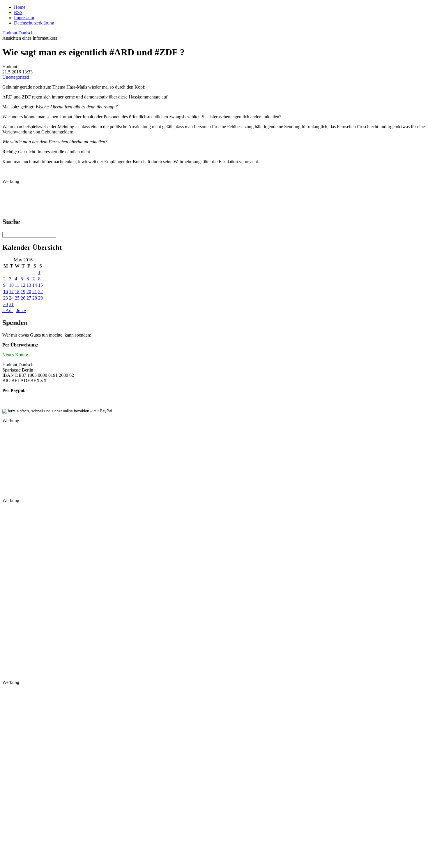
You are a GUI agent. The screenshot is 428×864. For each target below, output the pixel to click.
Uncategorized (15, 77)
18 (17, 291)
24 (11, 297)
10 (11, 285)
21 (34, 291)
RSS (18, 12)
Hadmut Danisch (17, 32)
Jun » (21, 310)
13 (28, 285)
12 (23, 285)
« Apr (7, 310)
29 (40, 297)
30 (5, 304)
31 (11, 304)
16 (5, 291)
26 (23, 297)
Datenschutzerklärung (34, 22)
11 (17, 285)
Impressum (24, 17)
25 (17, 297)
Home (19, 7)
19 (23, 291)
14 (34, 285)
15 (40, 285)
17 (11, 291)
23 (5, 297)
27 (28, 297)
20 (28, 291)
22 (40, 291)
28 (34, 297)
